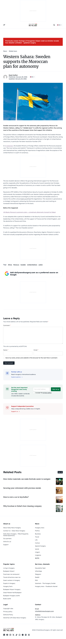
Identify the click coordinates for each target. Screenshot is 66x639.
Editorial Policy (8, 615)
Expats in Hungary (9, 583)
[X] (13, 635)
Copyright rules (8, 608)
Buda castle (7, 598)
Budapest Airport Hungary (11, 589)
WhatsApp (38, 571)
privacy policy (47, 393)
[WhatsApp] (19, 635)
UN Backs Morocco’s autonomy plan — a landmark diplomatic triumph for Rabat (29, 212)
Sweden (23, 265)
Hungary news (39, 528)
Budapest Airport (8, 571)
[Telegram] (23, 635)
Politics (37, 531)
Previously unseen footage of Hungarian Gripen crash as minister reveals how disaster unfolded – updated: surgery (32, 42)
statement (9, 146)
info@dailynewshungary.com (44, 611)
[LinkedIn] (4, 635)
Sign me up (55, 389)
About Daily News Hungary (12, 528)
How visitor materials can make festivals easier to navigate (26, 479)
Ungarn (37, 552)
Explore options (16, 377)
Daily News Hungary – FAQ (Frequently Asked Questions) (15, 534)
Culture (37, 543)
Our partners (7, 538)
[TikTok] (16, 635)
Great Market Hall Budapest (12, 592)
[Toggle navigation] (4, 25)
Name (5, 350)
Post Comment (9, 363)
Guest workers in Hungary (11, 580)
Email (36, 350)
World (37, 549)
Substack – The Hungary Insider (45, 583)
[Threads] (29, 635)
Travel (37, 537)
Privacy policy (7, 611)
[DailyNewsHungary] (33, 25)
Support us (14, 411)
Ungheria (38, 555)
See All (60, 472)
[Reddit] (26, 635)
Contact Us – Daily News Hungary (14, 531)
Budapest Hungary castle (11, 595)
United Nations (32, 265)
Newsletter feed (40, 568)
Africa (10, 265)
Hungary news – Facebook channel (46, 586)
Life (36, 540)
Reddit (37, 577)
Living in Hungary (9, 568)
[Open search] (54, 25)
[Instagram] (10, 635)
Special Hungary (40, 546)
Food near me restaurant (11, 574)
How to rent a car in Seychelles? (16, 497)
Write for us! (7, 541)
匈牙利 (37, 558)
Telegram (38, 574)
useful (40, 265)
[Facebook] (7, 635)
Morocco (16, 265)
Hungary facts (7, 586)
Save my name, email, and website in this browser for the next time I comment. (32, 358)
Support (6, 544)
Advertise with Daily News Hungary (14, 618)
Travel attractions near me (11, 577)
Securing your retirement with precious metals (22, 488)
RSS (36, 580)
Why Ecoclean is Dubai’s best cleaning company (22, 506)
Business (38, 534)
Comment (7, 325)
